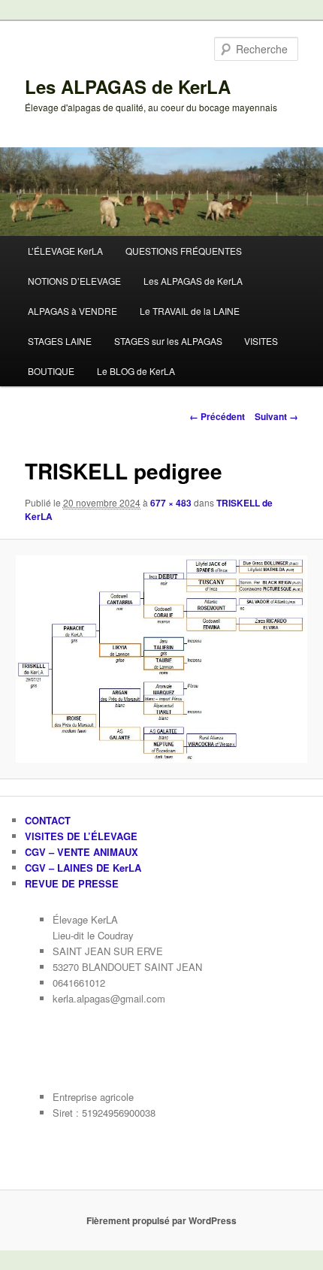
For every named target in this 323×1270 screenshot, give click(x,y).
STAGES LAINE (60, 340)
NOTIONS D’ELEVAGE (74, 280)
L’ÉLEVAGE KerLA (65, 250)
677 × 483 (171, 503)
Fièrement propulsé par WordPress (161, 1220)
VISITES (261, 340)
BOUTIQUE (51, 370)
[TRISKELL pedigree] (161, 659)
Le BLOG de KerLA (136, 370)
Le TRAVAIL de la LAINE (190, 310)
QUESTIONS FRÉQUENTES (183, 250)
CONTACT (48, 820)
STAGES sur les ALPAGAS (168, 340)
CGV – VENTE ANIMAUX (81, 852)
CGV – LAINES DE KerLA (83, 867)
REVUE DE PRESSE (72, 883)
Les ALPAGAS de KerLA (128, 86)
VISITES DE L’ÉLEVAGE (81, 836)
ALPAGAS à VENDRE (72, 310)
